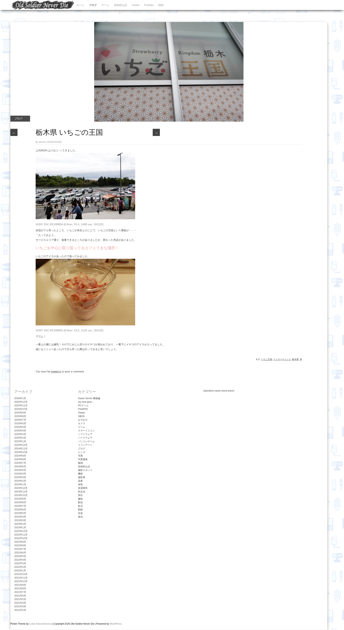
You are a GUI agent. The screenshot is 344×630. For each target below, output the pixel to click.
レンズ (81, 452)
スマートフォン (86, 430)
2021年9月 (20, 585)
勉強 (80, 463)
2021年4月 (20, 602)
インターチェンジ (282, 359)
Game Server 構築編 (89, 398)
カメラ (81, 423)
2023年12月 (20, 488)
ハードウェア (85, 437)
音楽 (80, 513)
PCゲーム (83, 405)
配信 (80, 502)
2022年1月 (20, 570)
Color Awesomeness (40, 623)
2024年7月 (20, 463)
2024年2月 (20, 480)
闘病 (161, 5)
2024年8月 (20, 459)
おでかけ (83, 419)
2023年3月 (20, 520)
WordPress (116, 623)
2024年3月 (20, 477)
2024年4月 (20, 473)
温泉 (80, 480)
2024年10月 (20, 452)
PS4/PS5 (83, 409)
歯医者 (81, 477)
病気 (80, 484)
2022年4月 (20, 559)
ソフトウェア (85, 434)
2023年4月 (20, 516)
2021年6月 (20, 595)
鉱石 (80, 506)
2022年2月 (20, 567)
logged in (56, 371)
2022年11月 (20, 534)
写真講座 (83, 459)
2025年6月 (20, 423)
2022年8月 (20, 545)
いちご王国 (266, 359)
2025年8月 (20, 416)
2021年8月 (20, 588)
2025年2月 (20, 437)
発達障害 (83, 488)
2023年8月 (20, 502)
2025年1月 (20, 441)
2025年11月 (20, 405)
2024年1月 (20, 484)
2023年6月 (20, 509)
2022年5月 (20, 556)
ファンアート (85, 445)
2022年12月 (20, 531)
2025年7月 (20, 419)
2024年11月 (20, 448)
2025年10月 (20, 409)
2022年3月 (20, 563)
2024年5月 (20, 470)
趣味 (80, 498)
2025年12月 (20, 402)
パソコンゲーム (86, 441)
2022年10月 (20, 538)
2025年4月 (20, 430)
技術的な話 (120, 5)
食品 (80, 516)
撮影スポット (85, 470)
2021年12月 (20, 574)
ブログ (93, 5)
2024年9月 (20, 455)
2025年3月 (20, 434)
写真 (80, 455)
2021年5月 (20, 599)
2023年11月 (20, 491)
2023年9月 (20, 498)
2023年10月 (20, 495)
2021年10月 (20, 581)
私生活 (81, 491)
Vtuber (135, 5)
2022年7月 (20, 549)
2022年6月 (20, 552)
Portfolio (149, 5)
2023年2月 (20, 524)
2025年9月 (20, 412)
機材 (80, 473)
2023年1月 (20, 527)
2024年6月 (20, 466)
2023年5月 (20, 513)
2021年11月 (20, 577)
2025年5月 (20, 427)
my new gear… (86, 402)
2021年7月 (20, 592)
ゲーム (105, 5)
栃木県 (295, 359)
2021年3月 (20, 606)
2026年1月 (20, 398)
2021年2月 (20, 610)
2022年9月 (20, 541)
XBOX (81, 416)
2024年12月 (20, 445)
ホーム (80, 5)
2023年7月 (20, 506)
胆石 (80, 495)
